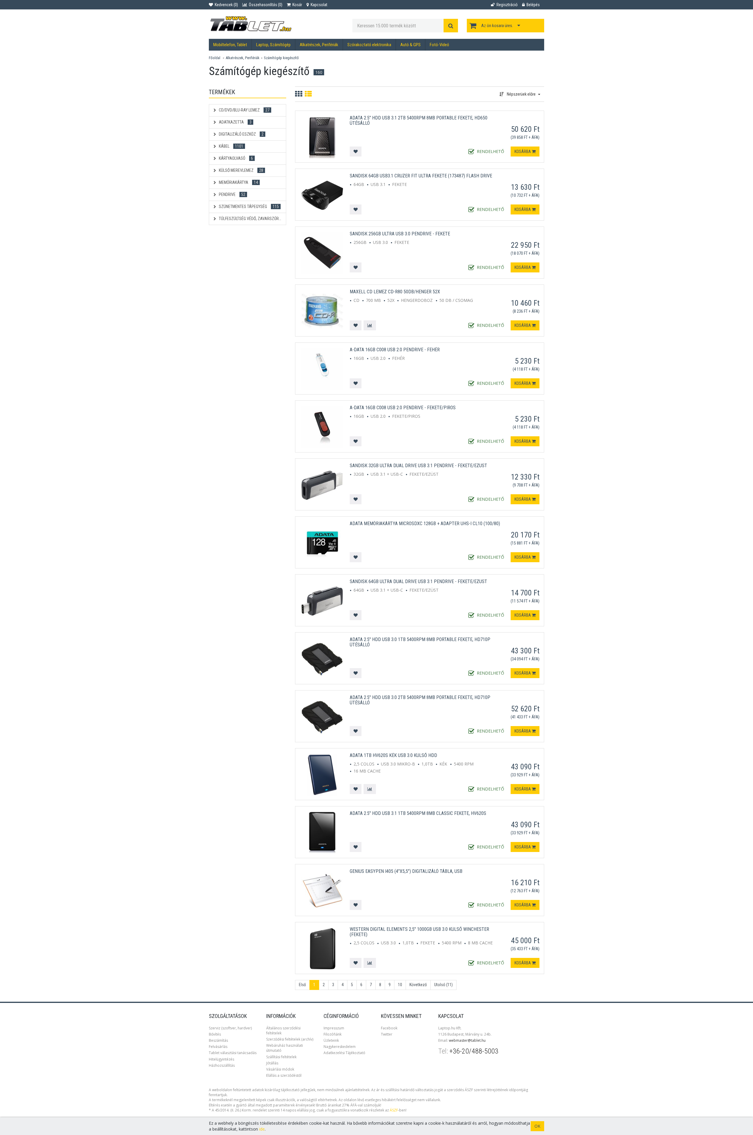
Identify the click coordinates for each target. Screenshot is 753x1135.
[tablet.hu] (276, 24)
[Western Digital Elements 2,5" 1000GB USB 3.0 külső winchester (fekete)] (322, 948)
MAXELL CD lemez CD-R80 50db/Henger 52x (395, 291)
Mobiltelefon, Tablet (230, 44)
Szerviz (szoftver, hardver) (230, 1028)
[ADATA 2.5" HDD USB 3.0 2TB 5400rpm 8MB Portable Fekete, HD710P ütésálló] (322, 716)
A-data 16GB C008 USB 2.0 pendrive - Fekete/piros (403, 407)
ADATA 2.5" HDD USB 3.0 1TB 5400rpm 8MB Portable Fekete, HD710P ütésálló (420, 642)
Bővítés (215, 1034)
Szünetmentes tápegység (248, 206)
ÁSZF (394, 1110)
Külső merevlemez (240, 170)
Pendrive (231, 194)
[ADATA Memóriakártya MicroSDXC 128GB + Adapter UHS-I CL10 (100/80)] (322, 542)
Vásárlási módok (280, 1069)
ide (262, 1129)
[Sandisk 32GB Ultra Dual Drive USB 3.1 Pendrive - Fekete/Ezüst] (322, 484)
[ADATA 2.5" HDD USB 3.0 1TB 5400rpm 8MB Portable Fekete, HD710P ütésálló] (322, 658)
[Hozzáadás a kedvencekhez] (355, 152)
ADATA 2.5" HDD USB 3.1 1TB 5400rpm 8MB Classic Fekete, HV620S (418, 813)
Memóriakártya (238, 182)
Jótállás (272, 1063)
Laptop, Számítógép (273, 44)
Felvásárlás (218, 1046)
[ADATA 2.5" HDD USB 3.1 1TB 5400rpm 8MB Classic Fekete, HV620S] (322, 832)
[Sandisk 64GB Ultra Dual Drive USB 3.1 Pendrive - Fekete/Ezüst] (322, 600)
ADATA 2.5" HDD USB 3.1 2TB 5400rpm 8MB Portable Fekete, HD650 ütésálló (418, 120)
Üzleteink (331, 1040)
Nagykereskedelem (340, 1046)
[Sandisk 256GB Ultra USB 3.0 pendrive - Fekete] (322, 253)
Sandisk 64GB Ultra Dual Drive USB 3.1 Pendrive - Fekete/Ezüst (418, 581)
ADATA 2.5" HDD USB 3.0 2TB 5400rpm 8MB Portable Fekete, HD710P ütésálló (420, 700)
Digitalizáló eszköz (241, 134)
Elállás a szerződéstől (283, 1075)
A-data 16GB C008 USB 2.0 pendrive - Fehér (395, 349)
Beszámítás (218, 1040)
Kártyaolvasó (235, 158)
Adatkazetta (234, 122)
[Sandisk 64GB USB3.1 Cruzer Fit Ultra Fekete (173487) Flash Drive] (322, 195)
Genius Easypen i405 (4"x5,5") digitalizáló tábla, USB (406, 871)
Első (302, 984)
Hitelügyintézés (221, 1059)
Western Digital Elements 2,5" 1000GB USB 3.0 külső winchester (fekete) (419, 931)
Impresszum (334, 1028)
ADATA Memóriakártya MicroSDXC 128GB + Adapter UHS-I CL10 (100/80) (425, 523)
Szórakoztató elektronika (369, 44)
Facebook (389, 1028)
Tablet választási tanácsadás (232, 1052)
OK (537, 1126)
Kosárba (523, 151)
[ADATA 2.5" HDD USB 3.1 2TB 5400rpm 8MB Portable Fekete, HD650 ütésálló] (322, 137)
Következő (418, 984)
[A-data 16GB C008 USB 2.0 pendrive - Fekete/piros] (322, 427)
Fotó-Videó (439, 44)
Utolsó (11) (443, 984)
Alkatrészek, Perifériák (319, 44)
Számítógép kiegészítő (281, 58)
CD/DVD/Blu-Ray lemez (243, 110)
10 (400, 984)
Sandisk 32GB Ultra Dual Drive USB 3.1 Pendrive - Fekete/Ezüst (418, 465)
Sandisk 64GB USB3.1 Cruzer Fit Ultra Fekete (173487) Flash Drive (421, 176)
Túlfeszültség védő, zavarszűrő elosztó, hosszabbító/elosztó (252, 218)
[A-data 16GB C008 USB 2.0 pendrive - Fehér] (322, 369)
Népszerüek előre (521, 94)
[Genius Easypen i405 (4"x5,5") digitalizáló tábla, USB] (322, 890)
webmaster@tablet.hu (467, 1040)
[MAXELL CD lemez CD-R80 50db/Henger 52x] (322, 311)
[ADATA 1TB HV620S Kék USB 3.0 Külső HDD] (322, 774)
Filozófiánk (332, 1034)
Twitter (386, 1034)
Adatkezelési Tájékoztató (344, 1052)
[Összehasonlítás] (370, 325)
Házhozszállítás (222, 1065)
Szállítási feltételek (281, 1056)
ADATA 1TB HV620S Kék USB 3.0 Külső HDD (393, 755)
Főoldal (214, 58)
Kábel (230, 146)
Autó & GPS (410, 44)
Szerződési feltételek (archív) (289, 1039)
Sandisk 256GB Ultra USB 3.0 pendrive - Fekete (400, 234)
